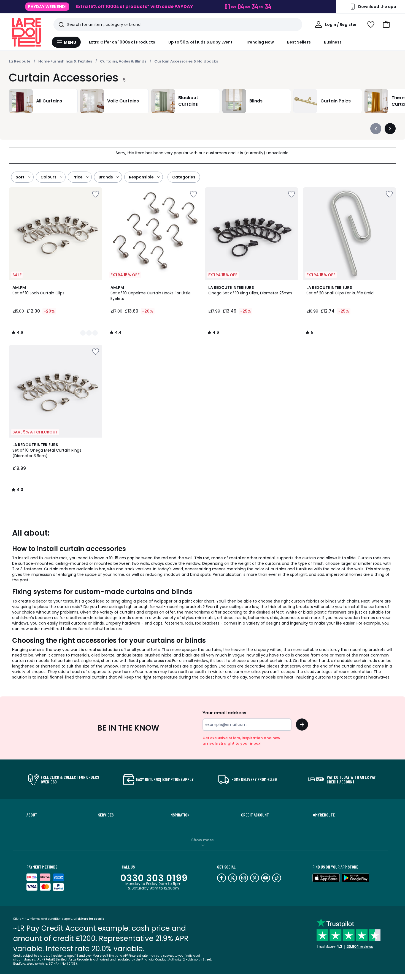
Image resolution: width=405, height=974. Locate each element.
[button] (386, 24)
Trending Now (260, 42)
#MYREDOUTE (323, 814)
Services (106, 814)
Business (333, 42)
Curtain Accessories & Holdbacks (186, 61)
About (31, 814)
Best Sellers (299, 42)
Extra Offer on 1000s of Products (122, 42)
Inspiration (179, 814)
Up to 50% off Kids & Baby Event (200, 42)
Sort (20, 177)
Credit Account (255, 814)
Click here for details (89, 919)
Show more (202, 840)
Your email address (224, 713)
